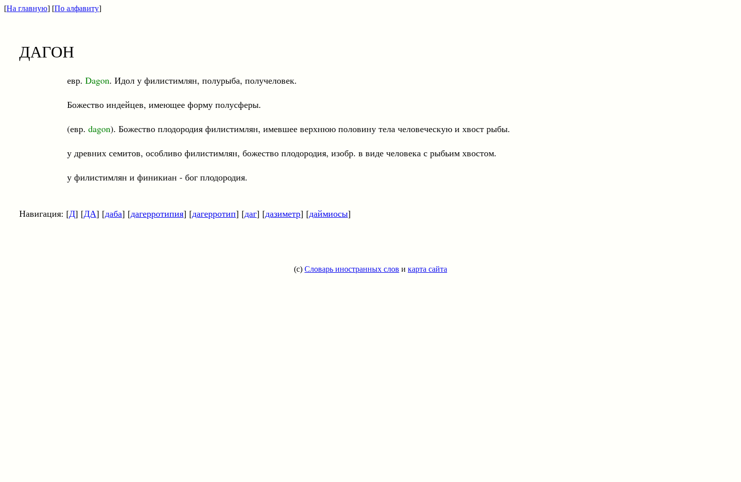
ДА (90, 213)
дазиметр (282, 213)
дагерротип (214, 213)
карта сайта (427, 269)
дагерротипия (157, 213)
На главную (27, 8)
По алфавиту (76, 8)
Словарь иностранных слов (351, 269)
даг (250, 213)
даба (113, 213)
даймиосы (328, 213)
